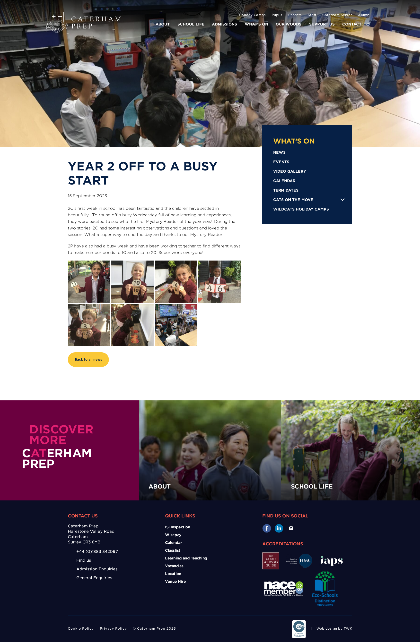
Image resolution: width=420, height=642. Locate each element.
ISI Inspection (177, 527)
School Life (190, 24)
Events (281, 162)
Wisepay (173, 535)
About (163, 24)
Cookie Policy (81, 628)
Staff (312, 15)
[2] (89, 282)
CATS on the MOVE (293, 200)
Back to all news (88, 359)
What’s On (256, 24)
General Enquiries (94, 577)
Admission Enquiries (96, 569)
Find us (83, 560)
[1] (132, 325)
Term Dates (285, 190)
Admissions (224, 24)
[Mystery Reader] (176, 325)
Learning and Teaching (186, 558)
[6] (89, 325)
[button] (368, 25)
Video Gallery (289, 171)
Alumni (364, 15)
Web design (326, 628)
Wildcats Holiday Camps (301, 209)
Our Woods (288, 24)
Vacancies (174, 566)
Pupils (277, 15)
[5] (219, 282)
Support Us (322, 24)
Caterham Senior (337, 15)
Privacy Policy (113, 628)
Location (173, 574)
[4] (176, 282)
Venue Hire (175, 581)
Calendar (284, 181)
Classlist (172, 550)
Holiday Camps (252, 15)
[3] (132, 282)
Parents (295, 15)
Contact (351, 24)
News (279, 152)
